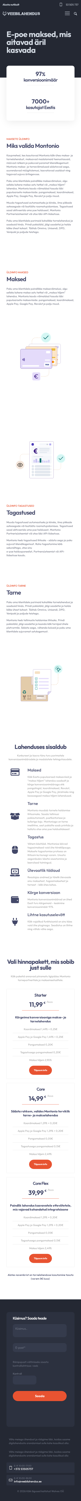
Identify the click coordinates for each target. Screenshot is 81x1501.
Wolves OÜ (57, 1491)
